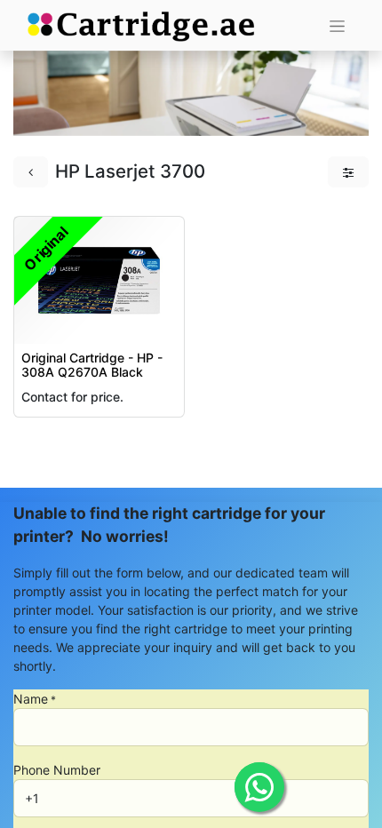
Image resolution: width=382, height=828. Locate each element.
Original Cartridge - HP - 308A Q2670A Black (92, 365)
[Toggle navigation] (337, 25)
